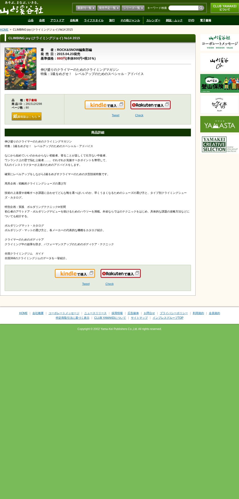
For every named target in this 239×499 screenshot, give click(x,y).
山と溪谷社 (21, 7)
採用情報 (117, 313)
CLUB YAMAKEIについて (225, 8)
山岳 (31, 20)
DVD (191, 20)
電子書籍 (205, 20)
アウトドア (57, 20)
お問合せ (149, 313)
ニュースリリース (95, 313)
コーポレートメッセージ (64, 313)
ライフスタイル (94, 20)
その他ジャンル (130, 20)
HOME (4, 29)
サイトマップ (139, 317)
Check (139, 115)
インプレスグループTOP (168, 317)
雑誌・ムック (174, 20)
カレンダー (153, 20)
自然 (42, 20)
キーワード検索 (157, 8)
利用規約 (198, 313)
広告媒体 (133, 313)
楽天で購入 (170, 107)
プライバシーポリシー (174, 313)
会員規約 (214, 313)
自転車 (74, 20)
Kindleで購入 (124, 107)
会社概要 (38, 313)
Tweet (115, 115)
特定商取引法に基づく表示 (72, 317)
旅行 (112, 20)
